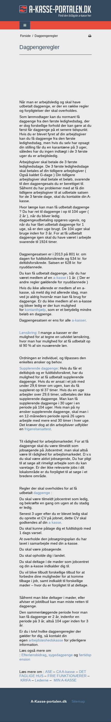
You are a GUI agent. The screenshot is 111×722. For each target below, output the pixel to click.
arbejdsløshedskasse (46, 640)
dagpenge (42, 493)
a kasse (55, 522)
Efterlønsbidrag (33, 655)
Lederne (42, 680)
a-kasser (79, 320)
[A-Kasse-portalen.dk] (55, 11)
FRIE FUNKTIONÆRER (66, 676)
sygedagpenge (61, 655)
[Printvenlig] (90, 36)
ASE (48, 672)
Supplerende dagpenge (38, 368)
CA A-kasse (65, 672)
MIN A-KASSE (65, 680)
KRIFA (25, 680)
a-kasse (59, 278)
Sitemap (78, 701)
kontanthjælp (35, 310)
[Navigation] (24, 25)
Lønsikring (27, 333)
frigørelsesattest (38, 429)
